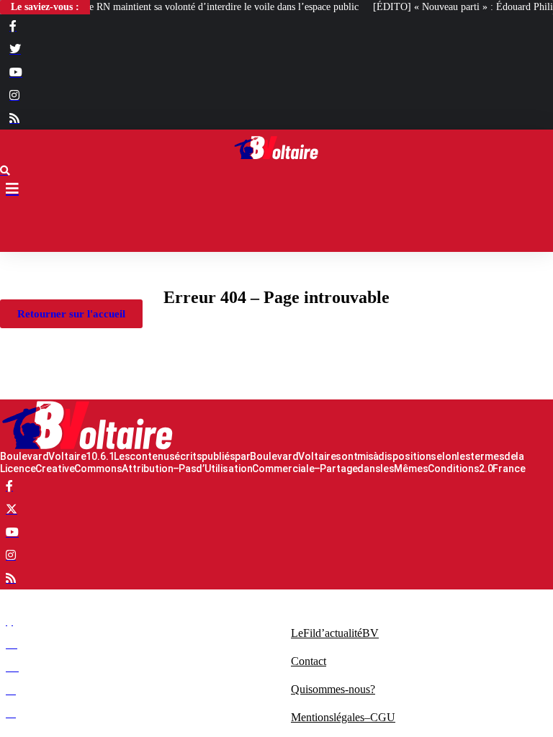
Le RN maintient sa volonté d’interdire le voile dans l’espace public (221, 6)
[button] (276, 227)
